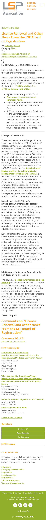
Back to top (22, 511)
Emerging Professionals (12, 470)
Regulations (7, 478)
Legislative (6, 472)
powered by (16, 517)
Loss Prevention (8, 475)
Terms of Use (7, 493)
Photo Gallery (28, 493)
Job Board (18, 56)
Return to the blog (10, 27)
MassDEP (27, 56)
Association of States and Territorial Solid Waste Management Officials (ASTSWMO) (20, 171)
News (13, 48)
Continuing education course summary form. (21, 98)
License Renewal (9, 53)
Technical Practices (10, 480)
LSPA (34, 56)
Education (6, 467)
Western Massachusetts (12, 483)
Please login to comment (13, 341)
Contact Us (39, 493)
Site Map (18, 493)
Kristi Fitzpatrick (12, 45)
